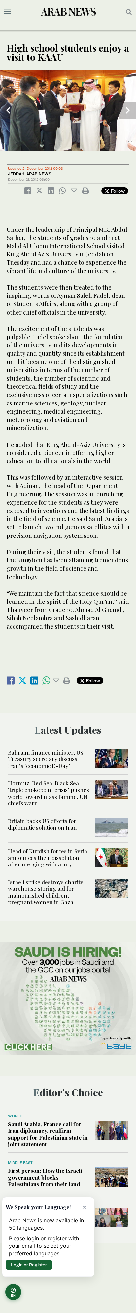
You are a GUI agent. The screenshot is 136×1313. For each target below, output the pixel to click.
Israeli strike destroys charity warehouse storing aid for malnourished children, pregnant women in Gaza (45, 892)
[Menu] (7, 11)
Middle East (20, 1162)
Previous (8, 110)
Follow (117, 191)
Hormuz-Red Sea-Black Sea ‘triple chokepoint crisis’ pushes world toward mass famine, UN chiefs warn (48, 793)
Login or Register (29, 1264)
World (15, 1116)
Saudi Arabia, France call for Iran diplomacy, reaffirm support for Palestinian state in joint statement (48, 1134)
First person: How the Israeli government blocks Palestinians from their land (45, 1177)
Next (127, 110)
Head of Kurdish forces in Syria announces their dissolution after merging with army (47, 857)
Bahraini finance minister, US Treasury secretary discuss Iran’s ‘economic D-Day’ (45, 759)
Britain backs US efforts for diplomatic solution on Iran (42, 824)
